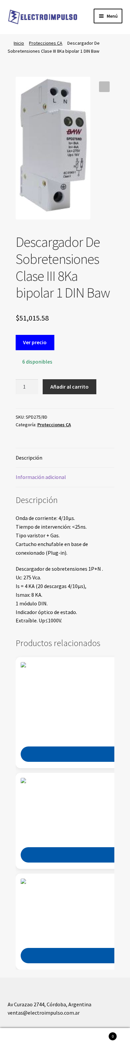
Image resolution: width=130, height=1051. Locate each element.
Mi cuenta (21, 1039)
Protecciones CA (45, 43)
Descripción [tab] (29, 457)
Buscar (65, 1039)
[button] (104, 86)
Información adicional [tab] (41, 477)
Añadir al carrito (69, 386)
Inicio (19, 43)
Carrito (100, 1034)
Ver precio (35, 342)
